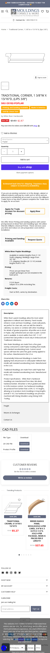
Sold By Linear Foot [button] (10, 111)
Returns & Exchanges (12, 413)
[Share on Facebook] (3, 303)
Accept (30, 648)
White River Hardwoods (13, 116)
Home (3, 29)
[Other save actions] (22, 648)
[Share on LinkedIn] (11, 303)
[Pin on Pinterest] (16, 303)
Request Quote (35, 239)
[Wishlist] (42, 11)
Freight (6, 406)
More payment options (25, 173)
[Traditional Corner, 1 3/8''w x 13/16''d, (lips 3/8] (5, 86)
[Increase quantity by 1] (21, 152)
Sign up (36, 609)
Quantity (4, 146)
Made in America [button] (38, 107)
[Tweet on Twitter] (7, 303)
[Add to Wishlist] (19, 500)
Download (24, 443)
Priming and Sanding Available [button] (15, 107)
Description (8, 313)
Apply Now (35, 211)
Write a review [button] (25, 478)
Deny (38, 648)
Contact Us (8, 420)
